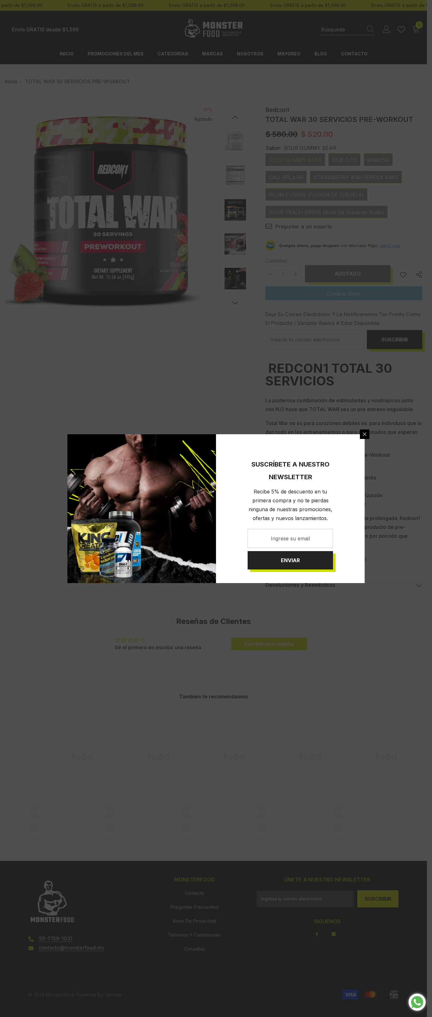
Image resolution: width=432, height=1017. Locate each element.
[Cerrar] (364, 434)
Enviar (290, 560)
